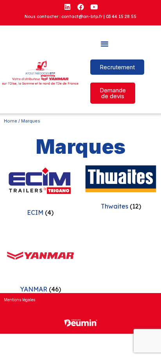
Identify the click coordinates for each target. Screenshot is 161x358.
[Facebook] (80, 6)
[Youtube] (93, 6)
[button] (104, 44)
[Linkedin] (67, 6)
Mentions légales (19, 299)
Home (10, 121)
